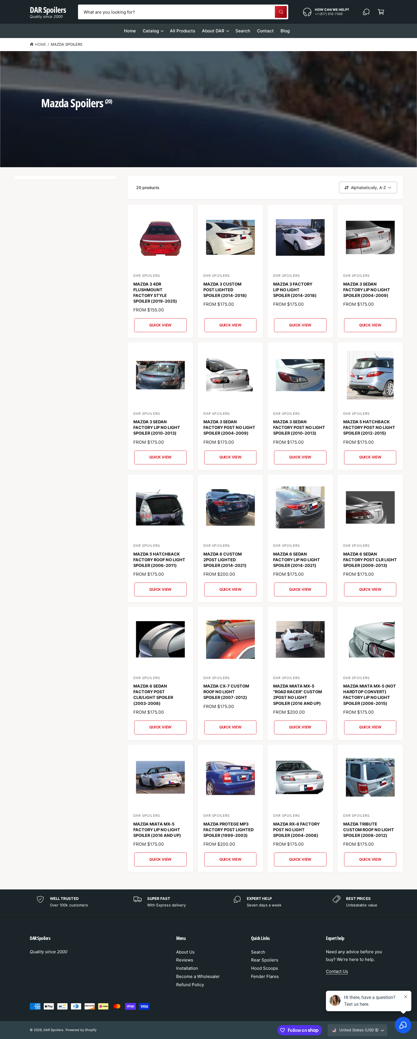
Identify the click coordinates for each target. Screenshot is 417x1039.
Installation (187, 968)
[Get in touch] (366, 12)
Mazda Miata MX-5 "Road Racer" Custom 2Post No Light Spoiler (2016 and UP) (297, 694)
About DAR (213, 30)
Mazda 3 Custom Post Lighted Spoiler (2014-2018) (225, 290)
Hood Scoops (264, 968)
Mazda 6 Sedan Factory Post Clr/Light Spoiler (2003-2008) (153, 694)
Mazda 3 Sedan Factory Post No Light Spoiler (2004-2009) (229, 427)
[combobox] (183, 12)
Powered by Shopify (81, 1030)
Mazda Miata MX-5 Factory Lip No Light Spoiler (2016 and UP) (157, 830)
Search (258, 952)
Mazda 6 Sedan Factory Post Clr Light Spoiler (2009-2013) (370, 560)
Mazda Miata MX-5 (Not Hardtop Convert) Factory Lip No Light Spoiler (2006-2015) (369, 694)
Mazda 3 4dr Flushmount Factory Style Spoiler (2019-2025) (155, 292)
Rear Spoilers (264, 960)
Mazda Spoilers (66, 44)
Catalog (151, 30)
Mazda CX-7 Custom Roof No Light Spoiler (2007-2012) (226, 692)
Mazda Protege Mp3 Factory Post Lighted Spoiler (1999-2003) (228, 830)
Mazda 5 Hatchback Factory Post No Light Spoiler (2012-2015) (369, 427)
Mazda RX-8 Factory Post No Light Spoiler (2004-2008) (296, 830)
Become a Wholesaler (198, 976)
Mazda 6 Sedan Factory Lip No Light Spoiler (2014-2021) (296, 560)
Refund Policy (190, 984)
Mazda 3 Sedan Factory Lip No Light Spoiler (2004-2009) (366, 290)
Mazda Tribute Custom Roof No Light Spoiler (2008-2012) (368, 830)
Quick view (160, 325)
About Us (185, 952)
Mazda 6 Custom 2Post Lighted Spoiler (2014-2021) (225, 560)
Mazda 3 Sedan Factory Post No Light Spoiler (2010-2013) (299, 427)
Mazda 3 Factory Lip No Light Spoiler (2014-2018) (295, 290)
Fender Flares (265, 976)
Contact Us (337, 971)
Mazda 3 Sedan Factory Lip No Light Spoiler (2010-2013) (156, 427)
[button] (381, 12)
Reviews (184, 960)
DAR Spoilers (53, 1030)
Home (40, 44)
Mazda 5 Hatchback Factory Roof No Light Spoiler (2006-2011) (159, 560)
